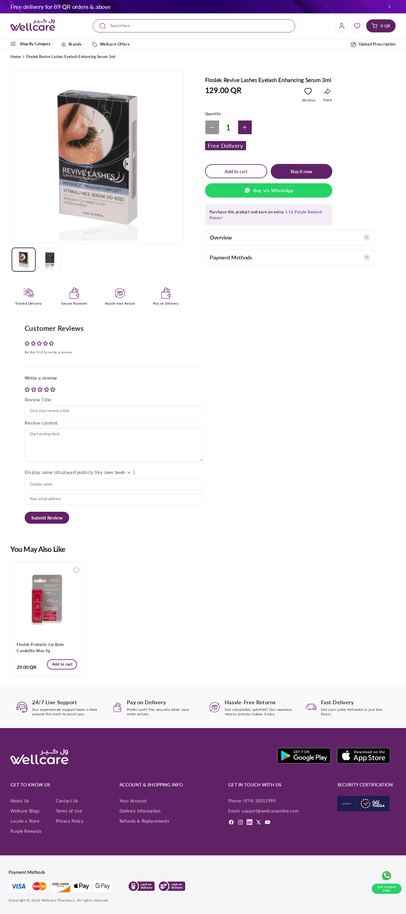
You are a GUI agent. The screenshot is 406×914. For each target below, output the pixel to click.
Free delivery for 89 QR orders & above (60, 6)
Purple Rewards (25, 831)
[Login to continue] (308, 92)
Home (15, 56)
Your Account (133, 801)
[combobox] (194, 26)
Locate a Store (24, 821)
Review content (41, 422)
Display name (39, 472)
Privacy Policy (69, 821)
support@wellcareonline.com (270, 811)
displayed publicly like (79, 472)
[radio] (28, 389)
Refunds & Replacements (144, 821)
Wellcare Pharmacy (57, 900)
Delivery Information (139, 811)
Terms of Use (69, 811)
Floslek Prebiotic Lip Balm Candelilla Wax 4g (40, 647)
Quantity (213, 113)
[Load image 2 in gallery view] (49, 259)
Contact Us (67, 801)
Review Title (38, 399)
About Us (19, 801)
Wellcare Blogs (25, 811)
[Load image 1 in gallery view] (23, 259)
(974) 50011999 (259, 801)
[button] (389, 6)
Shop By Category (35, 43)
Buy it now (301, 171)
